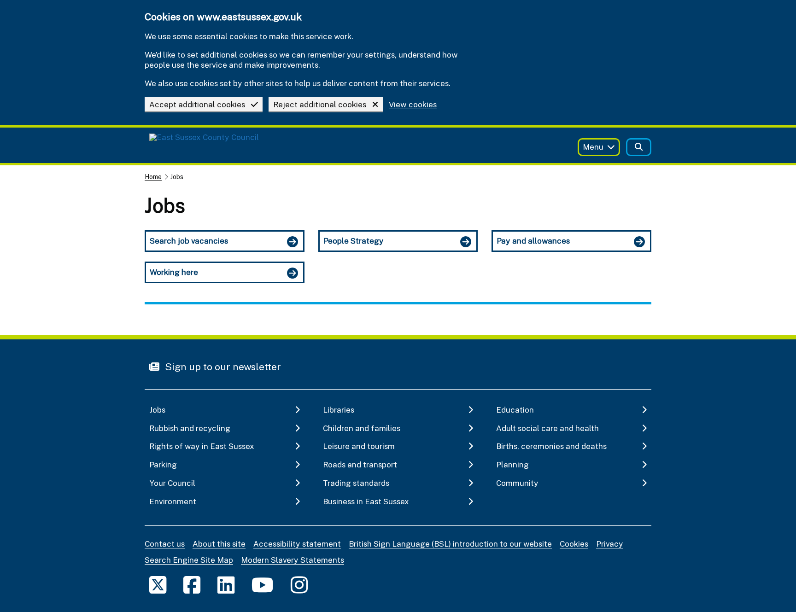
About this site (219, 543)
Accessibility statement (297, 543)
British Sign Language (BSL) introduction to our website (450, 543)
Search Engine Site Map (189, 560)
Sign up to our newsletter (222, 367)
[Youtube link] (262, 584)
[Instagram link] (299, 584)
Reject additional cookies (319, 104)
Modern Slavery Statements (292, 560)
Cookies (574, 543)
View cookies (413, 105)
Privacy (609, 543)
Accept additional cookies (197, 104)
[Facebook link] (192, 584)
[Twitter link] (158, 584)
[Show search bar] (638, 147)
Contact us (165, 543)
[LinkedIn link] (226, 584)
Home (153, 177)
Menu (593, 147)
